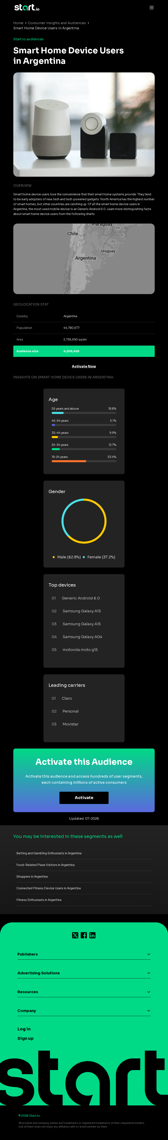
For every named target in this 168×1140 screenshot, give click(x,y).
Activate (84, 797)
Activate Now (84, 366)
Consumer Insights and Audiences (57, 23)
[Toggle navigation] (151, 7)
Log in (24, 1029)
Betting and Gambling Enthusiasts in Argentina (49, 853)
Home (18, 23)
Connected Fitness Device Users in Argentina (48, 888)
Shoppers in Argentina (32, 876)
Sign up (25, 1038)
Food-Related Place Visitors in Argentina (45, 865)
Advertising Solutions (38, 973)
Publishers (27, 954)
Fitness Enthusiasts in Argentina (38, 900)
